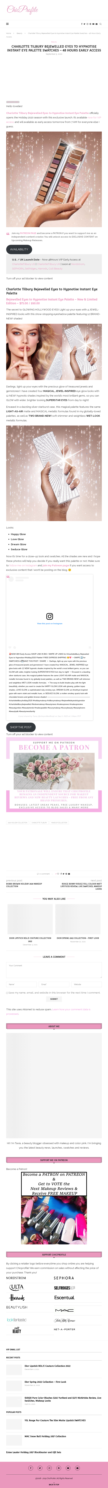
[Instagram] (87, 24)
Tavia (35, 716)
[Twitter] (84, 24)
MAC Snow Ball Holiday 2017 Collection (45, 1436)
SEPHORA (18, 268)
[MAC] (64, 1309)
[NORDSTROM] (16, 1277)
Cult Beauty (55, 268)
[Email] (96, 24)
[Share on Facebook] (61, 874)
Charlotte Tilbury (39, 823)
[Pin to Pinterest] (66, 874)
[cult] (16, 1328)
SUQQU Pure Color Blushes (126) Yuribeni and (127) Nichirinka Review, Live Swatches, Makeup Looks (63, 1399)
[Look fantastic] (16, 1319)
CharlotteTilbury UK (48, 264)
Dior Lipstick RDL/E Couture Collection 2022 (47, 1366)
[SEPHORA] (64, 1277)
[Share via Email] (69, 874)
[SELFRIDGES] (64, 1286)
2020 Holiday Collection (17, 823)
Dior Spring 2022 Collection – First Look (78, 938)
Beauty (19, 33)
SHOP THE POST (21, 727)
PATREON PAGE (28, 233)
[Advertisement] (54, 77)
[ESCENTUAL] (64, 1296)
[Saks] (64, 1319)
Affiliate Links (13, 102)
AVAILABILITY (19, 249)
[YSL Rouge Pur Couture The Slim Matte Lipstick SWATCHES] (14, 1424)
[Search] (100, 24)
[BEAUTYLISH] (16, 1306)
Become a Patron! (16, 1169)
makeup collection (59, 823)
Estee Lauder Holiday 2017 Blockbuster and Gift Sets (33, 1452)
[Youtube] (93, 24)
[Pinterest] (90, 24)
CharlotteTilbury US (23, 264)
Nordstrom (77, 264)
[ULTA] (16, 1286)
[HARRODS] (16, 1296)
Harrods (42, 268)
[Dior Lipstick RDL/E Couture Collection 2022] (30, 919)
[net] (64, 1328)
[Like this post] (58, 874)
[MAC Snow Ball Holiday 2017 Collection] (14, 1440)
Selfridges (31, 268)
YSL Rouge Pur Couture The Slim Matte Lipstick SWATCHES (55, 1420)
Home (8, 33)
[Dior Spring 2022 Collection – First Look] (77, 919)
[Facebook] (81, 24)
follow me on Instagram (23, 565)
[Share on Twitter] (63, 874)
